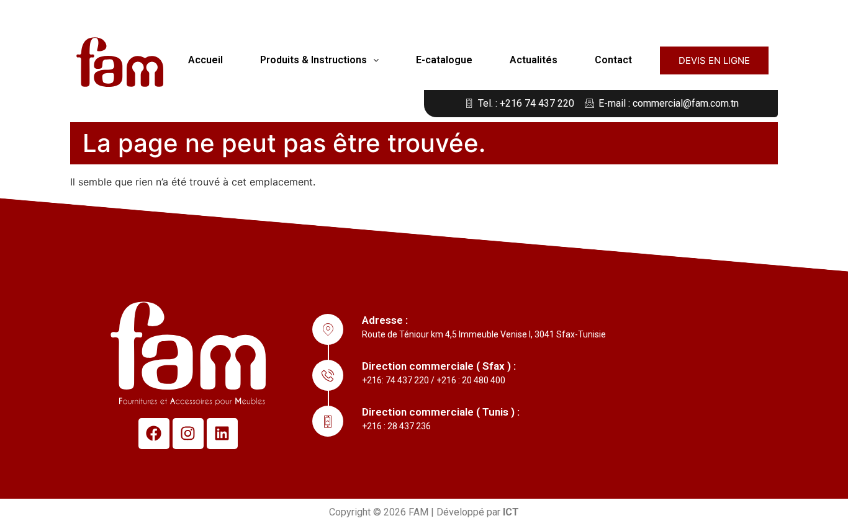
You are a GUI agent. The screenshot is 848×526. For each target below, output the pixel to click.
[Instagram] (188, 433)
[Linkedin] (222, 433)
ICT (511, 512)
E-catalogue (444, 60)
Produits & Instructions (313, 60)
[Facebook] (153, 433)
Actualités (533, 60)
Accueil (205, 60)
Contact (613, 60)
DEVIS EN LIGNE (714, 60)
